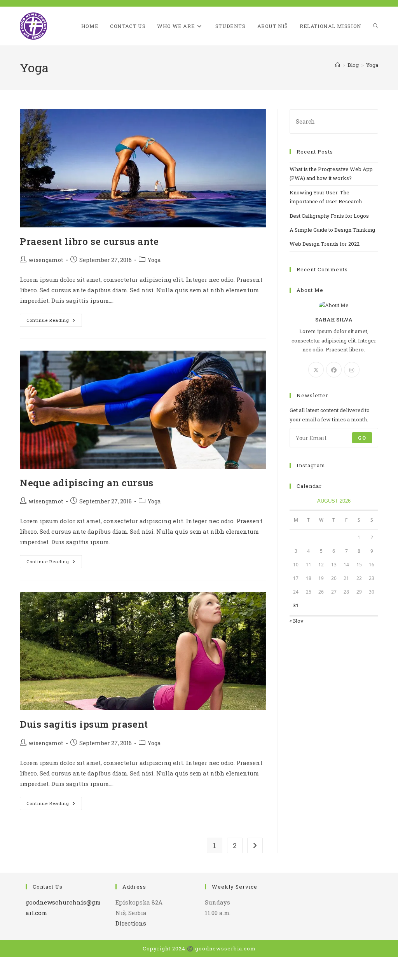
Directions (130, 923)
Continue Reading (54, 321)
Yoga (372, 64)
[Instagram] (352, 369)
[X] (316, 369)
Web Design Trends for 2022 (325, 243)
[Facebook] (334, 369)
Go (362, 438)
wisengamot (46, 260)
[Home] (337, 64)
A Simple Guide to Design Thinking (332, 229)
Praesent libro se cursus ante (89, 241)
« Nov (297, 620)
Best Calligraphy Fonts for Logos (329, 215)
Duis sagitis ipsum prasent (84, 724)
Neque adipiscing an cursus (87, 483)
